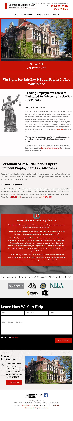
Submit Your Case (64, 340)
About (16, 14)
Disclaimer (28, 408)
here (13, 194)
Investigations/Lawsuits (43, 14)
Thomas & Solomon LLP (28, 405)
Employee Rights (26, 14)
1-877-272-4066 (46, 197)
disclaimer (15, 337)
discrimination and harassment (51, 148)
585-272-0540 (59, 6)
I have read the (10, 337)
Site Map (35, 408)
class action (59, 129)
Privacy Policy (43, 408)
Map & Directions (13, 382)
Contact (56, 14)
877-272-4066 (60, 9)
